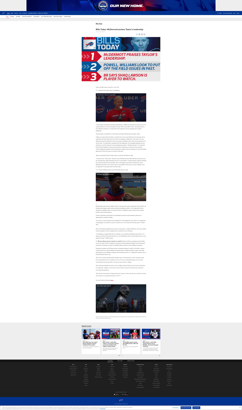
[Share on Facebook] (137, 35)
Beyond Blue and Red (112, 379)
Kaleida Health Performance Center (140, 379)
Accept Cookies (196, 407)
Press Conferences (112, 372)
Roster (86, 366)
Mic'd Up (112, 381)
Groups (156, 374)
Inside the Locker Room (112, 374)
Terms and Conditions (156, 383)
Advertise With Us (73, 374)
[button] (121, 107)
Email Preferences (169, 368)
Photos (169, 383)
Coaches (85, 370)
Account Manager (156, 387)
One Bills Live (169, 381)
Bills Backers (169, 372)
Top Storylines (98, 372)
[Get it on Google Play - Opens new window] (125, 395)
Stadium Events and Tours (140, 381)
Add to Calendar (125, 374)
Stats (86, 372)
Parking (140, 368)
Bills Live (112, 368)
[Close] (240, 407)
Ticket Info (156, 366)
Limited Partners (86, 381)
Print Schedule (125, 372)
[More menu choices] (49, 13)
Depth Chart (86, 368)
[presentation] (159, 355)
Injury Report (86, 374)
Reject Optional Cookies (186, 407)
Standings (86, 379)
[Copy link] (144, 34)
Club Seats (156, 372)
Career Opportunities (73, 366)
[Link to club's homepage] (3, 13)
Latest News (98, 366)
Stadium (140, 366)
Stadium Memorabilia (140, 387)
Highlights (112, 370)
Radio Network (169, 385)
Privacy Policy (103, 408)
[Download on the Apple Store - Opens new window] (116, 394)
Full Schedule (125, 366)
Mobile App (169, 379)
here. (112, 280)
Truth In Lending (73, 372)
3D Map (140, 383)
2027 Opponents (125, 368)
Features (98, 368)
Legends (85, 385)
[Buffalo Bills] (121, 400)
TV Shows (112, 383)
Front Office (86, 383)
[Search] (217, 13)
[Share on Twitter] (139, 35)
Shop (169, 370)
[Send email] (142, 35)
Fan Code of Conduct (140, 374)
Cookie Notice (73, 370)
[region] (121, 408)
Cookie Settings (175, 407)
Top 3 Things (98, 374)
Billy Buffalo (169, 374)
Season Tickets (156, 368)
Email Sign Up (169, 366)
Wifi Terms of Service (73, 368)
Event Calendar (125, 370)
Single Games (156, 379)
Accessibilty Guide (140, 372)
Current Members (156, 370)
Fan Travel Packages (156, 385)
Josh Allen (98, 370)
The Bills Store (140, 385)
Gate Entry (140, 370)
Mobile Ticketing (156, 381)
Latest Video (112, 366)
